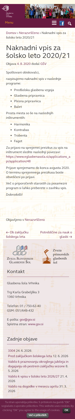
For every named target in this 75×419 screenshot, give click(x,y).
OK (66, 410)
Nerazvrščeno (29, 33)
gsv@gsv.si (27, 319)
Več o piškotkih (38, 415)
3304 (11, 351)
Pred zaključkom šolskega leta (30, 356)
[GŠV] (37, 11)
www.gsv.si (35, 324)
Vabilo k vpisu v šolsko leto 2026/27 (33, 376)
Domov (11, 33)
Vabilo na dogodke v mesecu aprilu (33, 386)
